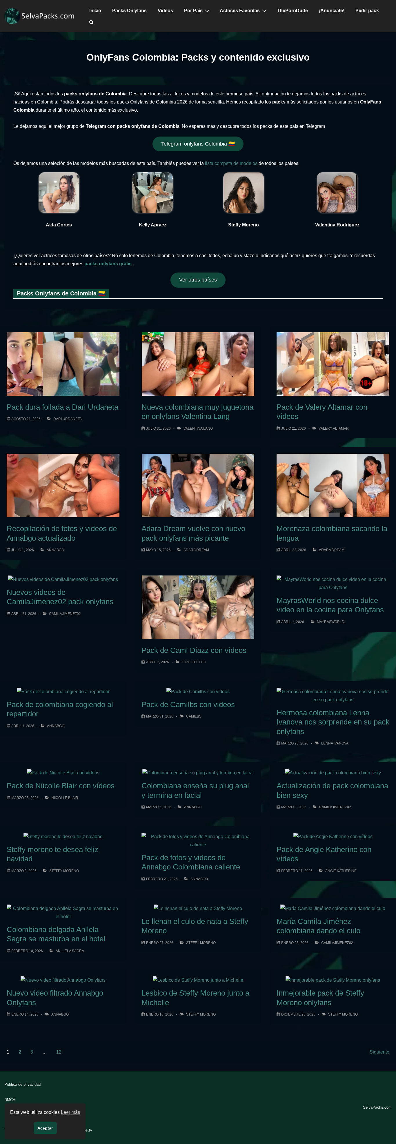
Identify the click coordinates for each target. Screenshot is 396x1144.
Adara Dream (196, 550)
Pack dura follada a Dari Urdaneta (62, 407)
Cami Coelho (194, 662)
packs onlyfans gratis (108, 263)
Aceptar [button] (45, 1128)
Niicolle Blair (64, 798)
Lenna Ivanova (334, 743)
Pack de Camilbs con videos (188, 704)
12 (58, 1051)
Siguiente (379, 1051)
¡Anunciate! (331, 10)
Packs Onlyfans (129, 10)
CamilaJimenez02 (65, 614)
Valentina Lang (198, 428)
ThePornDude (292, 10)
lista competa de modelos (231, 163)
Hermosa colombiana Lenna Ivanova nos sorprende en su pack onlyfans (333, 722)
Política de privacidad (22, 1084)
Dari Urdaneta (67, 419)
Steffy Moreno (64, 871)
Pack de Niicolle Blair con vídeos (61, 785)
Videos (165, 10)
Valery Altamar (334, 428)
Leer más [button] (70, 1112)
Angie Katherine (341, 871)
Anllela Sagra (70, 951)
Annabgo (55, 550)
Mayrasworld (330, 622)
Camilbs (193, 716)
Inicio (95, 10)
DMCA (9, 1100)
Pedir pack (367, 10)
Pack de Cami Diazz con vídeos (193, 650)
